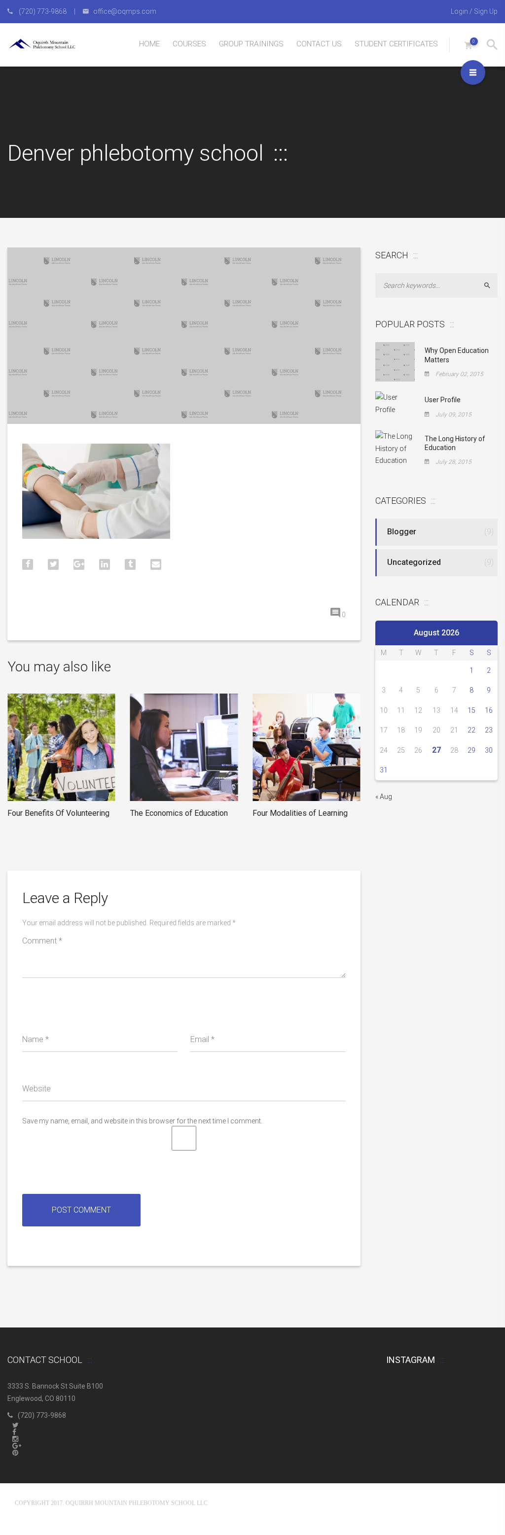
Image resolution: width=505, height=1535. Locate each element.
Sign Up (486, 11)
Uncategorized (414, 562)
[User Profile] (395, 403)
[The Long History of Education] (395, 448)
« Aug (383, 797)
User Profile (443, 400)
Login (459, 11)
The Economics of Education (179, 813)
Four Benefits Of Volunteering (58, 813)
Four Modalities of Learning (300, 813)
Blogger (401, 531)
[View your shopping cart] (468, 45)
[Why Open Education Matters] (395, 361)
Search (491, 285)
